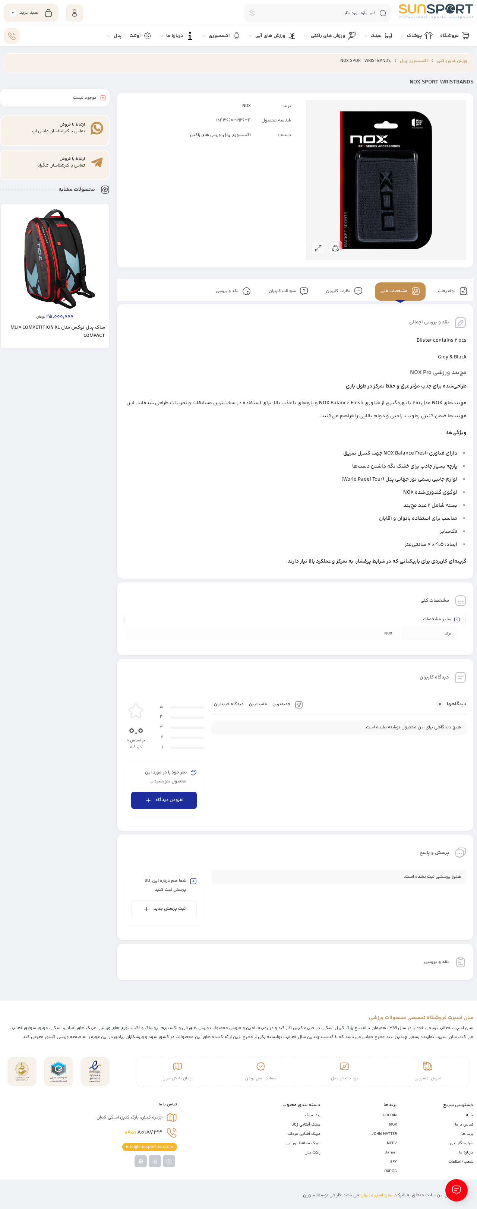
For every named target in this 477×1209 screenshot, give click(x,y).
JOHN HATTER (384, 1134)
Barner (391, 1152)
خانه (469, 1115)
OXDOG (390, 1171)
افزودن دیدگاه (169, 800)
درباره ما (466, 1152)
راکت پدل (312, 1152)
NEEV (392, 1143)
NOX (246, 106)
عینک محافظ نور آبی (302, 1143)
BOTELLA (95, 327)
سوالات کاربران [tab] (283, 291)
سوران (309, 1195)
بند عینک (312, 1115)
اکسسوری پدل (414, 60)
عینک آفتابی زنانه (305, 1124)
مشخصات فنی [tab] (394, 291)
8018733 (143, 1133)
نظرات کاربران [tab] (338, 291)
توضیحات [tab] (447, 291)
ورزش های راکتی (452, 60)
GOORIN (390, 1115)
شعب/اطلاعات (460, 1162)
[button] (86, 342)
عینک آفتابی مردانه (303, 1134)
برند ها (467, 1134)
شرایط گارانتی (461, 1143)
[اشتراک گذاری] (335, 247)
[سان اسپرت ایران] (436, 11)
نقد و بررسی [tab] (228, 291)
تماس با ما (464, 1124)
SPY (393, 1162)
